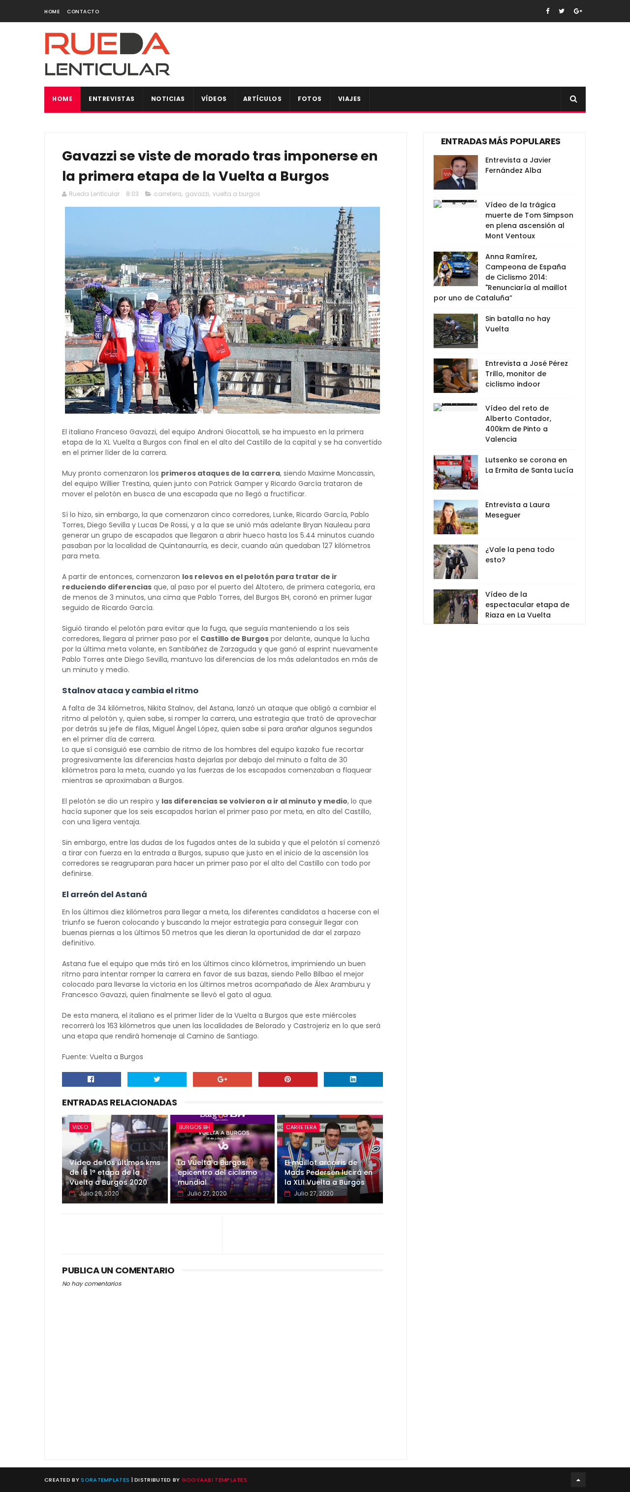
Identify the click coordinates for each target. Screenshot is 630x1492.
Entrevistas (112, 99)
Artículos (262, 99)
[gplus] (578, 11)
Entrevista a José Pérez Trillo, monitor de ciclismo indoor (526, 373)
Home (52, 11)
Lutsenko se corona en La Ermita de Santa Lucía (529, 465)
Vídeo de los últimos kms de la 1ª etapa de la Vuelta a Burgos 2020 (114, 1172)
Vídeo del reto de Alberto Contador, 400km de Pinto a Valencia (518, 423)
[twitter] (561, 11)
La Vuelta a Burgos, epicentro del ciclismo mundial (217, 1172)
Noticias (168, 99)
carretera (168, 194)
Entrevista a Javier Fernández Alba (518, 165)
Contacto (83, 11)
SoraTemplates (105, 1480)
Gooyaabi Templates (214, 1480)
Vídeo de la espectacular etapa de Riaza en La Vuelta (527, 604)
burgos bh (194, 1127)
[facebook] (547, 11)
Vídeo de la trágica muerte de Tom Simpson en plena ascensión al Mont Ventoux (529, 220)
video (80, 1127)
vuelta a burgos (236, 194)
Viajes (349, 99)
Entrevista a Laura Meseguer (517, 510)
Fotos (310, 99)
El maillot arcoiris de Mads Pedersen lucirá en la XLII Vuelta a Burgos (328, 1172)
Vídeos (214, 99)
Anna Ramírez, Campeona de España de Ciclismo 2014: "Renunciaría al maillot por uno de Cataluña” (500, 277)
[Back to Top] (578, 1479)
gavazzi (197, 194)
